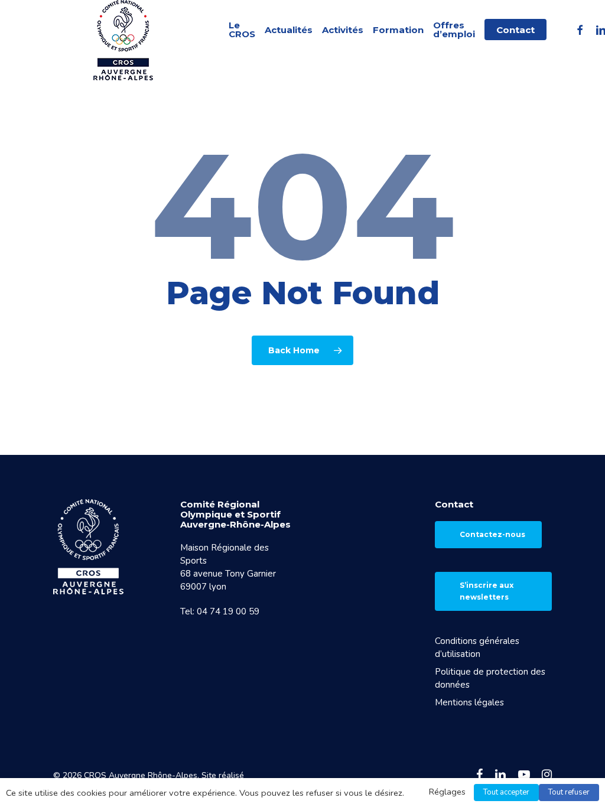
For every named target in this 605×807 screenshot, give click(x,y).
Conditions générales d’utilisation (477, 647)
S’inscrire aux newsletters (486, 591)
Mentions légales (469, 702)
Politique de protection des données (490, 678)
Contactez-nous (492, 534)
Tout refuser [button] (569, 792)
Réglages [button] (447, 792)
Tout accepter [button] (506, 792)
